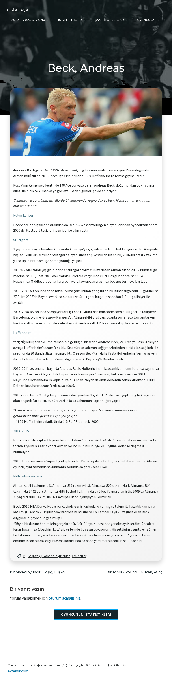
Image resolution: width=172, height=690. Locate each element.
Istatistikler (70, 20)
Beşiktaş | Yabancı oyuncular (49, 556)
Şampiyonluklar (109, 20)
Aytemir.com (18, 671)
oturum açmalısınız (64, 598)
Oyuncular (147, 20)
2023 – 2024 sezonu (28, 20)
